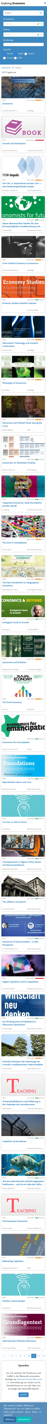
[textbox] (23, 44)
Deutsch (10, 54)
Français (10, 58)
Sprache (7, 49)
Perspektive (8, 19)
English (21, 54)
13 (44, 1356)
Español (31, 54)
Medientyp (8, 40)
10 (29, 1356)
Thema (6, 30)
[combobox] (23, 44)
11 (34, 1356)
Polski (20, 58)
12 (39, 1356)
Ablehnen (9, 1419)
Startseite (5, 68)
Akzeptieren (24, 1419)
